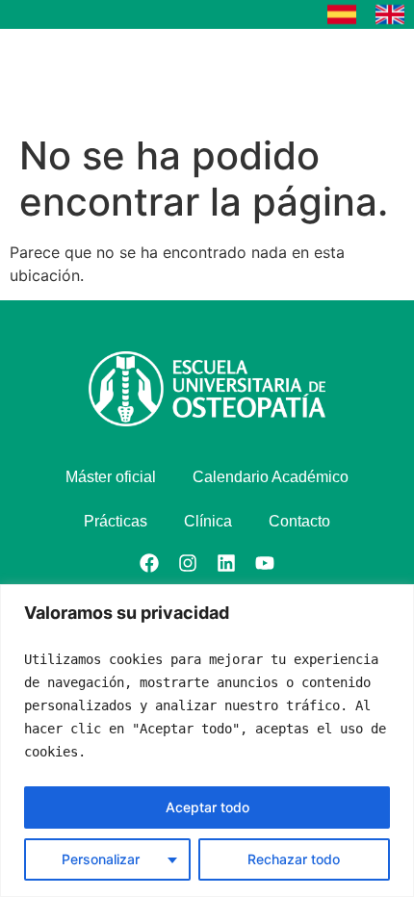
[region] (207, 740)
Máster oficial (110, 477)
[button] (342, 77)
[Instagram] (187, 563)
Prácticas (115, 521)
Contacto (299, 521)
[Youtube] (265, 563)
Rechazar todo (293, 859)
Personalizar (101, 859)
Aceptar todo (207, 807)
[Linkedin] (226, 563)
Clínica (208, 521)
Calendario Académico (271, 477)
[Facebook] (149, 563)
